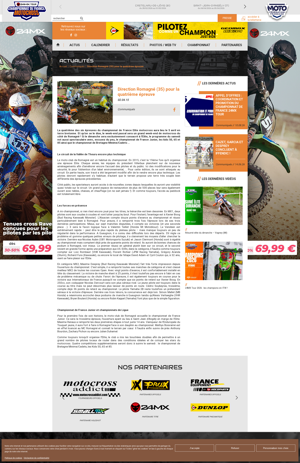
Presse (227, 18)
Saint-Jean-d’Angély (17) (211, 6)
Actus (74, 45)
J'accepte (195, 448)
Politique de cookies (13, 458)
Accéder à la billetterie (254, 18)
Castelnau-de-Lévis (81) (152, 6)
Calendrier (100, 45)
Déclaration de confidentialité (36, 458)
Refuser (235, 448)
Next (245, 7)
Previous (60, 7)
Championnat (199, 45)
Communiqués (77, 66)
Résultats (129, 45)
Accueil (58, 45)
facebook (174, 110)
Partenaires (232, 45)
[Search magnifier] (81, 18)
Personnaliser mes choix (275, 448)
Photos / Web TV (163, 45)
